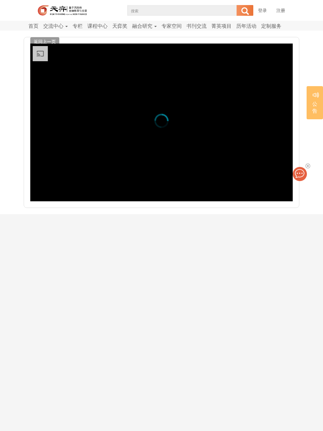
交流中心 (54, 25)
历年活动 (246, 25)
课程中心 (97, 25)
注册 (280, 10)
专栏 (78, 25)
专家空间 (172, 25)
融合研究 (143, 25)
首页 (33, 25)
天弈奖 (119, 25)
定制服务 (271, 25)
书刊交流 (196, 25)
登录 (262, 10)
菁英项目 (221, 25)
